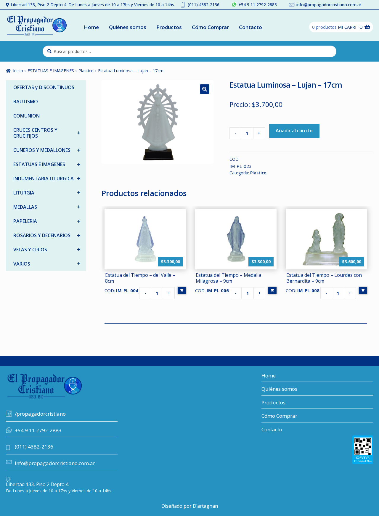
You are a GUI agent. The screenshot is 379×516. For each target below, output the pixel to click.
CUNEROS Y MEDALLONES (47, 150)
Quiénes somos (127, 27)
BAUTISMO (25, 101)
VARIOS (47, 264)
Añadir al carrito (294, 130)
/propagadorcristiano (40, 413)
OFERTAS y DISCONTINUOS (43, 87)
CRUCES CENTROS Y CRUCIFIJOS (47, 133)
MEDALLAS (47, 207)
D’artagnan (205, 506)
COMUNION (26, 115)
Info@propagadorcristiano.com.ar (55, 463)
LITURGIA (47, 193)
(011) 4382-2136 (203, 4)
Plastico (86, 70)
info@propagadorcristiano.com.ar (328, 4)
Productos (169, 27)
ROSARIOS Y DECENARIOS (47, 235)
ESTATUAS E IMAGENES (51, 70)
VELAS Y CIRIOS (47, 249)
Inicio (18, 70)
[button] (204, 89)
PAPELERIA (47, 221)
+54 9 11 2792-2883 (257, 4)
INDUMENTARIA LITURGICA (47, 178)
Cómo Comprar (210, 27)
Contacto (250, 27)
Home (91, 27)
